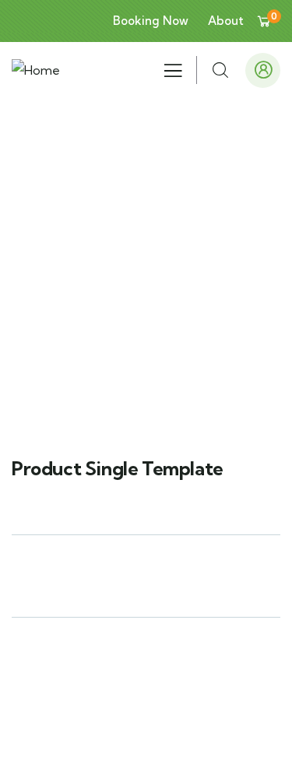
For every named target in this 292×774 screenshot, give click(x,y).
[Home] (36, 70)
